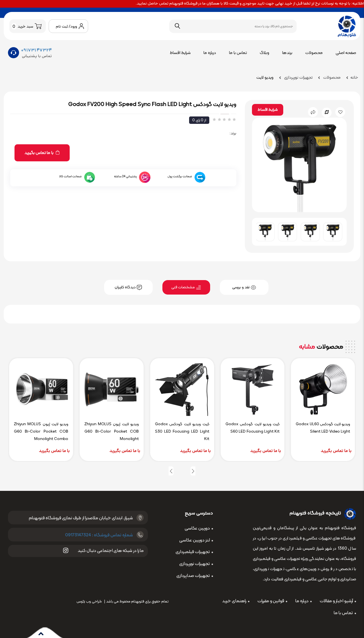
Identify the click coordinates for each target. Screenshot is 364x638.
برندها (287, 53)
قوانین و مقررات (270, 601)
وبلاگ (264, 53)
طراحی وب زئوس (89, 601)
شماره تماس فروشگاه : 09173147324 (99, 535)
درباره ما (209, 53)
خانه (354, 77)
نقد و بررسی (241, 287)
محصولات (314, 53)
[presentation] (193, 471)
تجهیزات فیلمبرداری (192, 552)
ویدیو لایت (265, 77)
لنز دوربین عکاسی (194, 540)
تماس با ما (238, 53)
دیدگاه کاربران (125, 287)
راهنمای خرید (234, 601)
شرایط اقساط (180, 53)
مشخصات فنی (183, 287)
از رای (199, 120)
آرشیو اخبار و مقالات (336, 601)
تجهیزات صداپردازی (193, 575)
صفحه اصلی (346, 53)
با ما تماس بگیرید (39, 153)
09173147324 (36, 50)
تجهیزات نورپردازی (298, 77)
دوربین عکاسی (197, 528)
